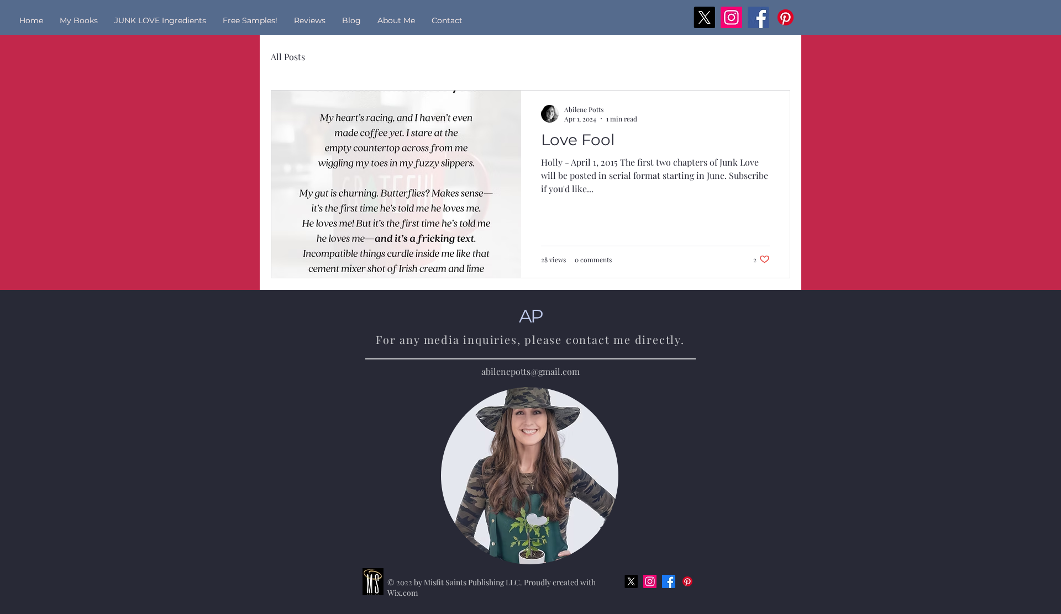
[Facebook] (758, 17)
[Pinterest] (785, 17)
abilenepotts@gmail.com (530, 371)
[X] (704, 17)
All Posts (288, 56)
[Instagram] (731, 17)
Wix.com (402, 592)
